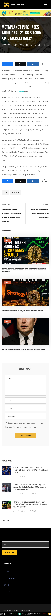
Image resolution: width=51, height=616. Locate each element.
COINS (6, 585)
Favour (33, 476)
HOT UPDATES (9, 578)
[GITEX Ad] (25, 13)
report (21, 91)
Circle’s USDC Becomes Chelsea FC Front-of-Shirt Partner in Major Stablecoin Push (30, 469)
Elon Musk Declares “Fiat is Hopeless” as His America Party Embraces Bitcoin (23, 350)
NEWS (16, 45)
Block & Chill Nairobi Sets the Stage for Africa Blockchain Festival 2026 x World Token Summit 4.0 (29, 487)
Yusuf (7, 45)
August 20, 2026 (19, 494)
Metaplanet (37, 45)
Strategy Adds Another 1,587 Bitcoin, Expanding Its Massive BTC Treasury (22, 311)
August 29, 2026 (19, 476)
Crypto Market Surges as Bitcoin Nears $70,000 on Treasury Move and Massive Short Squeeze (30, 504)
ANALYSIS (8, 591)
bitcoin (28, 45)
